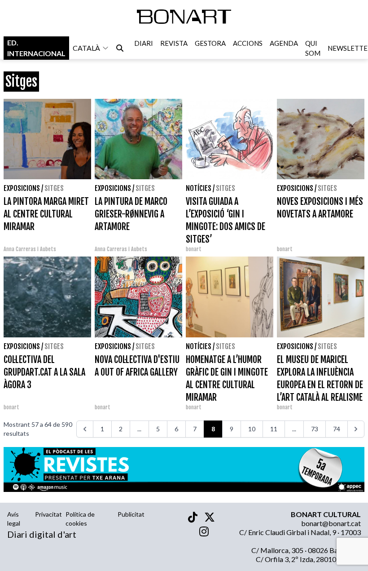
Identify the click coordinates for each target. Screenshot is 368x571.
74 (336, 429)
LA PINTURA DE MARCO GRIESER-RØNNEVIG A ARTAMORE (131, 214)
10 (251, 429)
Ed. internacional (36, 48)
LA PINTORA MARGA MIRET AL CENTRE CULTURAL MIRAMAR (46, 214)
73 (314, 429)
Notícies (198, 188)
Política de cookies (80, 518)
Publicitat (131, 514)
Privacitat (48, 514)
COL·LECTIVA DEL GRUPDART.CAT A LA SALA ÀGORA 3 (44, 372)
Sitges (54, 188)
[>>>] (355, 429)
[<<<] (84, 429)
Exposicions (22, 188)
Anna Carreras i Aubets (30, 249)
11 (273, 429)
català (86, 48)
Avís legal (13, 518)
